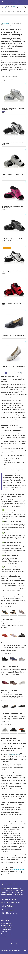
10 (18, 372)
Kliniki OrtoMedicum (15, 754)
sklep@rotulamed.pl (10, 913)
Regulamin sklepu (6, 923)
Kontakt (3, 936)
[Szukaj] (25, 11)
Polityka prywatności (7, 925)
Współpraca (4, 931)
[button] (25, 83)
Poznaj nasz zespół (6, 927)
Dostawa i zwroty (6, 933)
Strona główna (5, 23)
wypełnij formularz (14, 3)
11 (20, 372)
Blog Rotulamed (6, 929)
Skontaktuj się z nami (18, 869)
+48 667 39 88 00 (9, 910)
